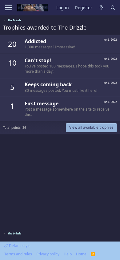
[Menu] (8, 7)
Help (68, 254)
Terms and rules (18, 254)
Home (81, 254)
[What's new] (101, 8)
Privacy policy (47, 254)
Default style (19, 245)
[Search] (113, 8)
